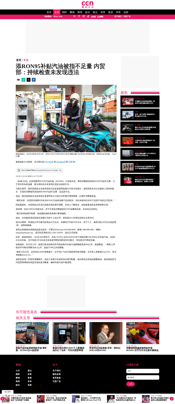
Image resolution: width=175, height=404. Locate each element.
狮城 (72, 12)
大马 (56, 12)
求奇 (118, 12)
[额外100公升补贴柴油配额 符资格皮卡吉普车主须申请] (127, 127)
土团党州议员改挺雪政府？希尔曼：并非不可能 (145, 141)
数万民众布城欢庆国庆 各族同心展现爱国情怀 (161, 399)
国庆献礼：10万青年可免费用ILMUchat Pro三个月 (91, 399)
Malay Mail (57, 16)
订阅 (130, 384)
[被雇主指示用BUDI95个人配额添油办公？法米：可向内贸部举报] (69, 333)
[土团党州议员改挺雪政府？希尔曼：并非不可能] (127, 140)
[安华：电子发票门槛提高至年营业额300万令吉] (127, 114)
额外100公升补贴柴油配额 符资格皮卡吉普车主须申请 (145, 128)
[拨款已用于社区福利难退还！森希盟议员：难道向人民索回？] (127, 180)
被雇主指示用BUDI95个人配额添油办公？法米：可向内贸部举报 (68, 349)
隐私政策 (57, 374)
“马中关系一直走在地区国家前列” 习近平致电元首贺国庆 (56, 400)
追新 (125, 12)
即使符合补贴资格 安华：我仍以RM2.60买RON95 (104, 349)
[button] (60, 170)
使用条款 (57, 378)
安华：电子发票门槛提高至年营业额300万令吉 (145, 115)
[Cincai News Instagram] (84, 16)
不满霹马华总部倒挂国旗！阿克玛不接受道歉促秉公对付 (145, 102)
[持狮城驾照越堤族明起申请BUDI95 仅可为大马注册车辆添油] (142, 333)
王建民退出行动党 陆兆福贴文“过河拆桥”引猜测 (21, 399)
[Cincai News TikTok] (88, 16)
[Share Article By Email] (18, 81)
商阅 (79, 12)
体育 (102, 12)
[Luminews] (100, 16)
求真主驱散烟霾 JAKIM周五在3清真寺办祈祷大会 (145, 154)
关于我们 (118, 16)
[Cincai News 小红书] (93, 16)
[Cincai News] (87, 7)
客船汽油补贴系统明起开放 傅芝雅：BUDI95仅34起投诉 (31, 349)
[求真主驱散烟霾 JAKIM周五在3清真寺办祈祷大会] (127, 153)
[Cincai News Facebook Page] (79, 16)
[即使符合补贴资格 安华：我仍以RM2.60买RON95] (105, 333)
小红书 (72, 162)
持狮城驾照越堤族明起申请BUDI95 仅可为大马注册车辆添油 (142, 349)
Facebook (49, 162)
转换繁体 (48, 16)
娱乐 (87, 12)
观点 (95, 12)
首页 (49, 12)
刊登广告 (127, 16)
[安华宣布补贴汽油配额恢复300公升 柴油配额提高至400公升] (127, 167)
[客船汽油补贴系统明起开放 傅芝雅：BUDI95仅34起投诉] (32, 333)
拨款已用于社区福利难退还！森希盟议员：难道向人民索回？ (145, 181)
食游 (110, 12)
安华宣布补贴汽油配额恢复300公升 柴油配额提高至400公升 (145, 167)
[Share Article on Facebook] (34, 81)
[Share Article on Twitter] (28, 81)
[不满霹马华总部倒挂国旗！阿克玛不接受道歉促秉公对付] (127, 101)
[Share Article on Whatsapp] (23, 81)
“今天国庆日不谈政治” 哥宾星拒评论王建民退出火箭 (126, 400)
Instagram (60, 162)
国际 (64, 12)
